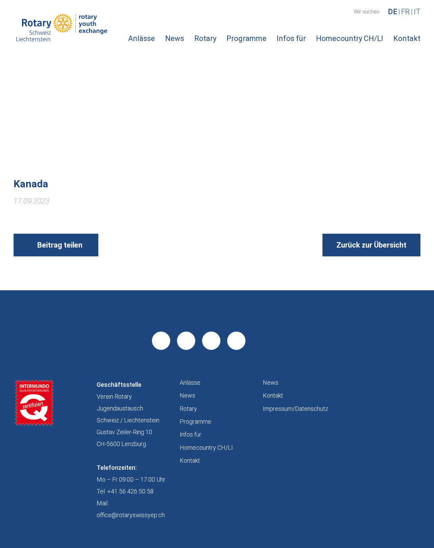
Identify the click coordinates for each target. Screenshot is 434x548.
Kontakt (406, 38)
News (174, 38)
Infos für (291, 38)
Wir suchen (366, 12)
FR (405, 12)
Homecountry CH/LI (349, 38)
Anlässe (141, 38)
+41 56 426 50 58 (130, 491)
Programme (246, 38)
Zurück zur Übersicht (371, 245)
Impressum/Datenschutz (295, 408)
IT (417, 12)
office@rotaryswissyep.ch (131, 515)
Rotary (205, 38)
